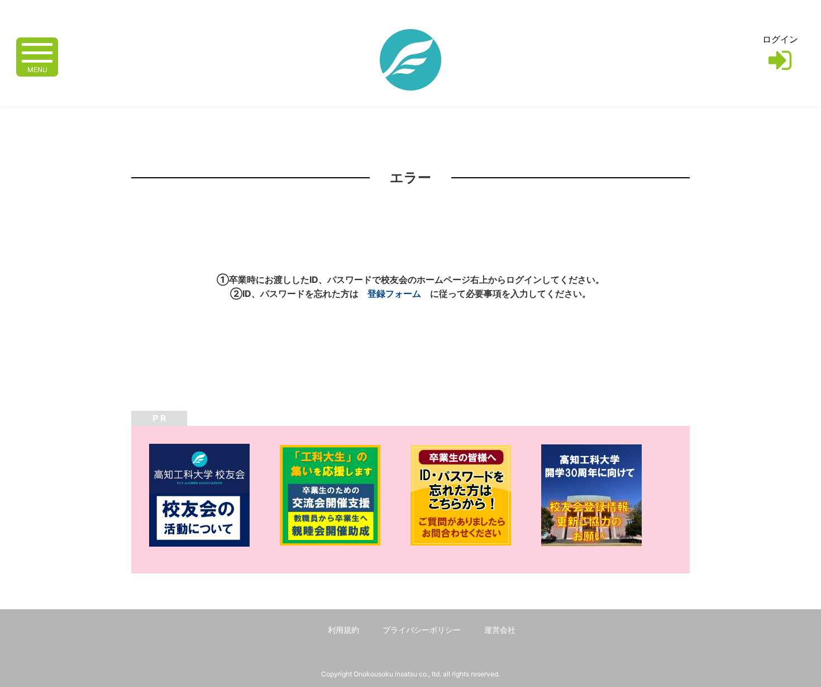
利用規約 (343, 629)
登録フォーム (394, 293)
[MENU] (37, 51)
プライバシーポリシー (422, 629)
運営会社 (499, 629)
